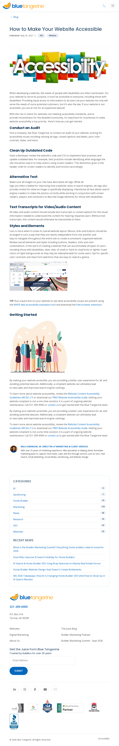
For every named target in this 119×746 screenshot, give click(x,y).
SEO (41, 35)
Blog (15, 17)
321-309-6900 (19, 607)
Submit (18, 670)
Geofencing (19, 494)
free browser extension (89, 304)
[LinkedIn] (15, 689)
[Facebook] (35, 689)
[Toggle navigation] (113, 5)
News (16, 513)
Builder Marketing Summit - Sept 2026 (82, 640)
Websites (52, 35)
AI (14, 488)
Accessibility (103, 738)
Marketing (19, 507)
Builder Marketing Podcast (75, 634)
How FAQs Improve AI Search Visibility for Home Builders (44, 557)
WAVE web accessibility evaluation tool (35, 304)
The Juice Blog (69, 628)
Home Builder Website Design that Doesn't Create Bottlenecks (47, 569)
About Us (15, 640)
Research (18, 519)
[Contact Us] (55, 689)
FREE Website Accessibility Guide (70, 397)
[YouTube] (45, 689)
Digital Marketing (19, 634)
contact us (53, 404)
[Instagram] (25, 689)
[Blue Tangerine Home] (23, 5)
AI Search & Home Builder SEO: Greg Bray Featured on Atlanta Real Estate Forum (57, 563)
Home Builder (20, 500)
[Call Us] (104, 6)
